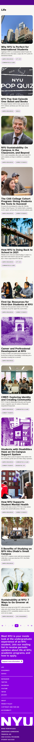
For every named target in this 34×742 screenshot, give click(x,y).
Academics (5, 670)
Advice (3, 674)
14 (20, 625)
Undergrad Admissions (10, 731)
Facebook (5, 685)
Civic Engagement (21, 616)
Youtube (4, 688)
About (3, 701)
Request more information (11, 661)
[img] (17, 29)
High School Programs (10, 737)
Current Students (21, 162)
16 (28, 625)
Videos (18, 111)
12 (12, 625)
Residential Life (20, 465)
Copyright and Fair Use (10, 707)
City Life (18, 59)
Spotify (4, 695)
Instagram (5, 679)
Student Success (7, 739)
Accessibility (6, 710)
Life (2, 667)
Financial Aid (6, 734)
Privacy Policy (6, 704)
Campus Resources (7, 59)
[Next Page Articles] (31, 625)
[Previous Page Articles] (2, 625)
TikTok (3, 692)
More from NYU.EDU (8, 729)
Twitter (4, 682)
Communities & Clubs (8, 62)
